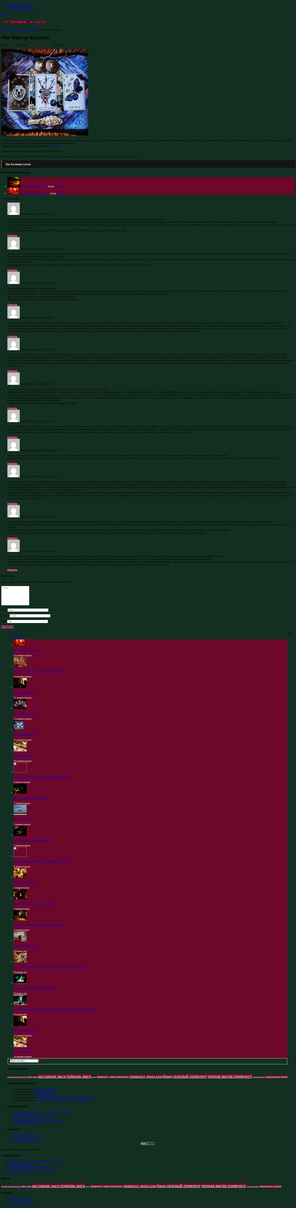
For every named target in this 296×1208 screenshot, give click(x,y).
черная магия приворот (229, 1076)
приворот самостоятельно (113, 1076)
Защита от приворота (25, 882)
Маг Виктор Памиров (25, 692)
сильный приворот (190, 1076)
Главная (5, 30)
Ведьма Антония (22, 819)
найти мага (32, 1077)
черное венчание (259, 1077)
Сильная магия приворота (21, 9)
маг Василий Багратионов (17, 1077)
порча (94, 1077)
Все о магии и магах (18, 3)
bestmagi (12, 45)
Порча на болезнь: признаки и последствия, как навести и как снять (49, 967)
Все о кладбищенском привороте (31, 798)
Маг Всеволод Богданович (27, 650)
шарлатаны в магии (277, 1076)
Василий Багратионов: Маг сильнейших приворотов (41, 777)
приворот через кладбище (151, 1076)
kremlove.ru (55, 146)
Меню (4, 14)
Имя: (4, 610)
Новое (17, 638)
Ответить (12, 235)
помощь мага (78, 1076)
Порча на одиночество (25, 946)
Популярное (20, 635)
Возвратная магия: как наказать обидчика (35, 988)
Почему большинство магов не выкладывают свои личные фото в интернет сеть (56, 1009)
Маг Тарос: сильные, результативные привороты (39, 671)
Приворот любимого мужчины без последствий (39, 924)
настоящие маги (52, 1076)
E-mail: (5, 615)
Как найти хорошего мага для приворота (35, 903)
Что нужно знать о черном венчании (33, 840)
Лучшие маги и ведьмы (19, 6)
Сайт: (4, 621)
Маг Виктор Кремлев (25, 734)
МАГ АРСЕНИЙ (23, 755)
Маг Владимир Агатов (25, 713)
